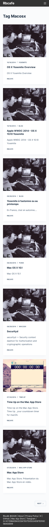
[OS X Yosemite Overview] (24, 40)
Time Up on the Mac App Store (24, 402)
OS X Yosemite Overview (21, 67)
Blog (21, 126)
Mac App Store (25, 468)
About (21, 516)
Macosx (22, 326)
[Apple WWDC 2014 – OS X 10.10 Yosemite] (24, 104)
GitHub (6, 518)
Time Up (22, 397)
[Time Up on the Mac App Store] (24, 375)
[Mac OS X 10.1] (24, 241)
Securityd (12, 331)
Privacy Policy (31, 516)
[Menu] (45, 3)
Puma (21, 263)
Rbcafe (8, 3)
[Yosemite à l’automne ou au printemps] (24, 174)
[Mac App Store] (24, 446)
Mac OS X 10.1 (15, 267)
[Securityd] (24, 305)
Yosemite (23, 62)
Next (39, 503)
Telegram (31, 518)
